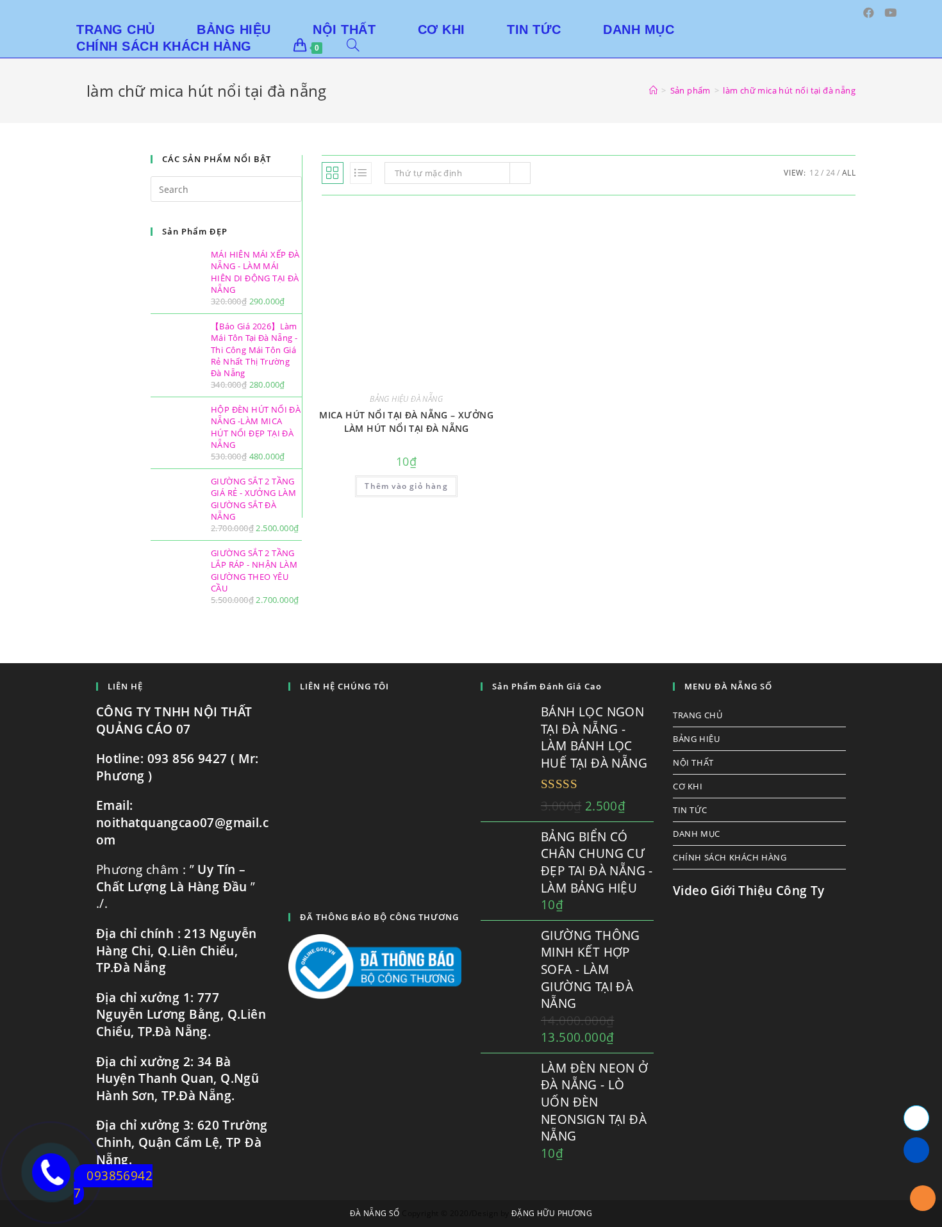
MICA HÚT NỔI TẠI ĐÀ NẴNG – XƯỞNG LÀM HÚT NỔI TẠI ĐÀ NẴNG (406, 421)
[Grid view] (332, 173)
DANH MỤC (696, 833)
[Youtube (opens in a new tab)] (890, 12)
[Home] (653, 90)
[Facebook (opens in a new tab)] (868, 12)
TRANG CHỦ (697, 715)
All (848, 172)
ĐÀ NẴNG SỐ (375, 1213)
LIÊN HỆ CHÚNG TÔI (344, 686)
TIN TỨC (690, 810)
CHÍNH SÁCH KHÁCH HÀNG (730, 857)
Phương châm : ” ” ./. (176, 886)
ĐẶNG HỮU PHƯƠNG (551, 1213)
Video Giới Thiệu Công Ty (749, 890)
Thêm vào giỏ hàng (406, 486)
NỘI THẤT (693, 762)
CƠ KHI (688, 786)
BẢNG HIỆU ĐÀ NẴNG (406, 398)
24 (831, 172)
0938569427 (113, 1184)
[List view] (361, 173)
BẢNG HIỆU (696, 739)
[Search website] (353, 46)
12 (814, 172)
